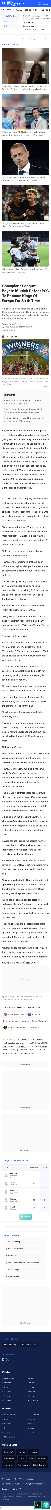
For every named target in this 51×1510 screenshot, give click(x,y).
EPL (5, 26)
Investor (18, 1484)
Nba (31, 1458)
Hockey (33, 1452)
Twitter (44, 1046)
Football (6, 10)
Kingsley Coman (11, 1021)
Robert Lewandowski (18, 1027)
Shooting (8, 1465)
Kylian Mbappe (39, 1021)
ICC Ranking (33, 1400)
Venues (7, 1400)
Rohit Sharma (13, 1277)
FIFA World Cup (14, 1242)
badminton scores (23, 1043)
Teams (7, 1396)
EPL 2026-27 (31, 10)
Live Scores (9, 1378)
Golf (22, 1458)
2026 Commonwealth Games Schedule (24, 1263)
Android (24, 1053)
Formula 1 (8, 1452)
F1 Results (36, 1043)
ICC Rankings (13, 1270)
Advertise (6, 1479)
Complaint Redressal (33, 1484)
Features (31, 1391)
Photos (31, 1387)
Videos (7, 1391)
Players (31, 1396)
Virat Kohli (12, 1256)
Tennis (21, 1452)
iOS (32, 1053)
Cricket (18, 1039)
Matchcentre (9, 1437)
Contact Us (17, 1489)
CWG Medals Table (16, 1249)
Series (30, 1378)
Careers (5, 1489)
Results (31, 1383)
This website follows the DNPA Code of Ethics (20, 1494)
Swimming (23, 1465)
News (25, 39)
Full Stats (25, 1216)
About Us (18, 1479)
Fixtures (7, 1383)
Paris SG (36, 1014)
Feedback (30, 1479)
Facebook (22, 1046)
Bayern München (16, 1014)
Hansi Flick (37, 511)
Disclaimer (6, 1484)
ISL (5, 21)
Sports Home (7, 39)
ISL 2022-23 (9, 1415)
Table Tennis (39, 1465)
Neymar (25, 1021)
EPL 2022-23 (33, 1415)
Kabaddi (42, 1458)
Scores (19, 10)
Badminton (9, 1458)
